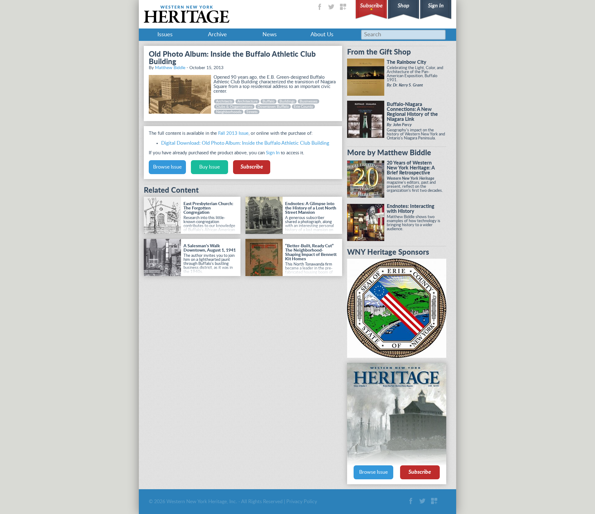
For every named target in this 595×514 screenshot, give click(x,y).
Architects (224, 101)
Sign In (436, 6)
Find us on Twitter (331, 7)
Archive (217, 34)
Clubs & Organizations (234, 106)
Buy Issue (209, 167)
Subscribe (371, 6)
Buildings (287, 101)
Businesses (308, 101)
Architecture (247, 101)
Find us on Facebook (319, 7)
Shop (403, 6)
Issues (165, 34)
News (269, 34)
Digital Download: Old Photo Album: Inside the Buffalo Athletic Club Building (245, 143)
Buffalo (268, 101)
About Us (322, 34)
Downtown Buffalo (273, 106)
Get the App (343, 7)
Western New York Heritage (186, 14)
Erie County (303, 106)
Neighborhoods (228, 112)
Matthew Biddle (170, 68)
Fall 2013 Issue (233, 133)
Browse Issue (167, 167)
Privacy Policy (301, 501)
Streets (252, 112)
